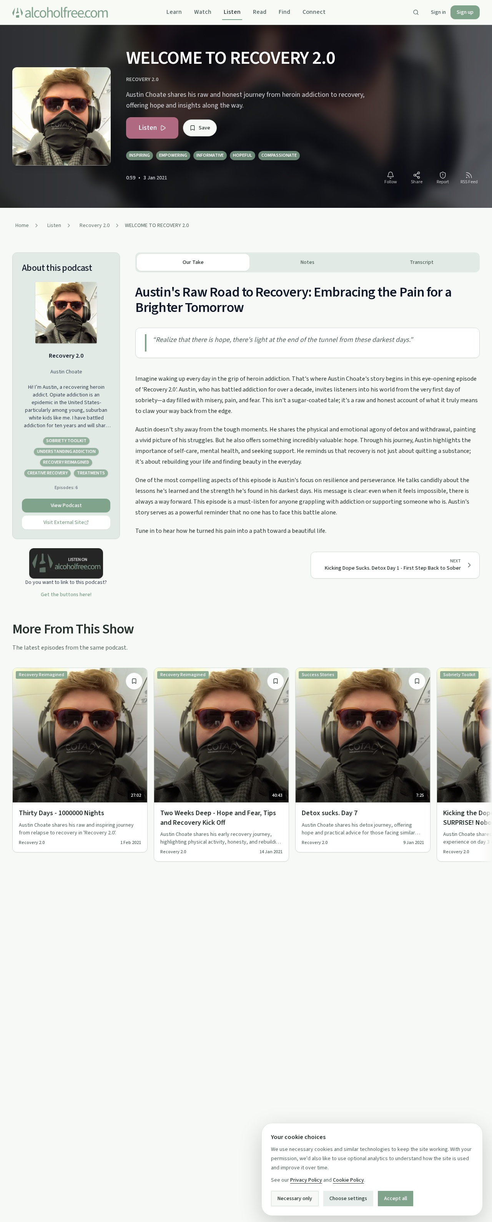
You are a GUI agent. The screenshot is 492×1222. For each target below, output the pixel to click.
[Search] (415, 12)
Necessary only (295, 1198)
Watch (202, 12)
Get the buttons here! (66, 595)
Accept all (395, 1198)
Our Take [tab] (193, 262)
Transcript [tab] (422, 262)
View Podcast (66, 505)
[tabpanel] (307, 404)
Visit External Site (63, 522)
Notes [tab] (307, 262)
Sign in (438, 12)
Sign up (465, 12)
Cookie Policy (348, 1180)
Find (284, 12)
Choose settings (348, 1198)
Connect (314, 12)
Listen (232, 12)
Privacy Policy (306, 1180)
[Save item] (134, 681)
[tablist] (307, 262)
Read (259, 12)
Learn (174, 12)
